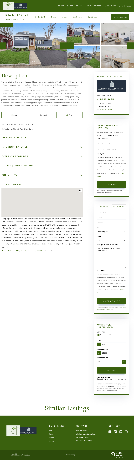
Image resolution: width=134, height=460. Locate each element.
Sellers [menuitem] (79, 6)
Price (99, 340)
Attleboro (31, 251)
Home (3, 251)
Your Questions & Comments (107, 245)
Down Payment (103, 349)
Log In (121, 6)
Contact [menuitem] (97, 6)
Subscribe (112, 184)
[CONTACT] (120, 17)
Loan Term (101, 332)
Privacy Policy (70, 455)
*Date (99, 228)
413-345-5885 (111, 6)
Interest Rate (102, 358)
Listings (11, 251)
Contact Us (100, 109)
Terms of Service (106, 309)
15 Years (112, 335)
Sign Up (128, 6)
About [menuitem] (88, 6)
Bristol (23, 251)
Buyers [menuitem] (70, 6)
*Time (99, 236)
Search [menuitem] (61, 6)
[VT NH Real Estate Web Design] (117, 455)
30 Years (103, 335)
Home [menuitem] (51, 431)
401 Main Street (84, 439)
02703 (39, 251)
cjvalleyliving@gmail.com (86, 434)
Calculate (112, 370)
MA (17, 251)
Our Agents (108, 109)
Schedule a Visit (118, 206)
